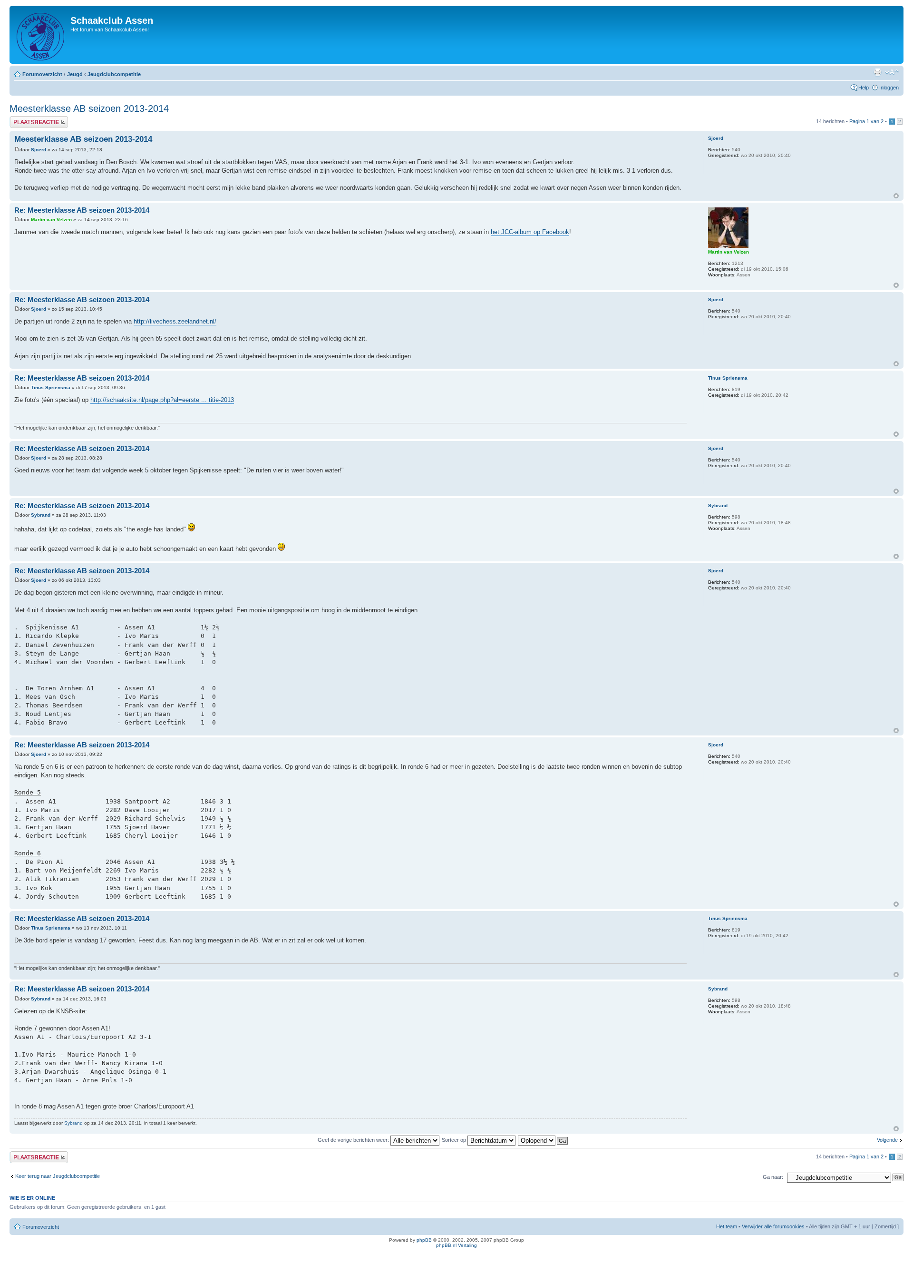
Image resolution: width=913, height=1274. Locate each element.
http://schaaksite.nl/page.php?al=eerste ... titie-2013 (162, 399)
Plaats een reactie (30, 119)
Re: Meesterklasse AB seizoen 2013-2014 (81, 210)
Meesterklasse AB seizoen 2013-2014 (89, 108)
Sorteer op (454, 1140)
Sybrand (40, 515)
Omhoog (896, 195)
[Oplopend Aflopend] (543, 1140)
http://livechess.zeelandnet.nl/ (175, 321)
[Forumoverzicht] (41, 34)
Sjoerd (38, 149)
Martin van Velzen (51, 219)
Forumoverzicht (42, 74)
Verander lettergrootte (892, 72)
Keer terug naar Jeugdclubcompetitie (57, 1176)
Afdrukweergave (877, 72)
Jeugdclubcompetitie (114, 74)
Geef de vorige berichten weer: (354, 1140)
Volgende (887, 1140)
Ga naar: (773, 1177)
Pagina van (866, 121)
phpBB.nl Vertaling (456, 1245)
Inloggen (889, 87)
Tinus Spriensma (50, 387)
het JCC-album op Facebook (530, 231)
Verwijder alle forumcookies (773, 1226)
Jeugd (75, 74)
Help (863, 87)
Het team (726, 1226)
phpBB (424, 1240)
